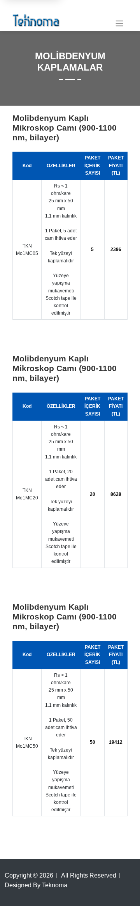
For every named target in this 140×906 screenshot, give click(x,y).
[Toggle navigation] (119, 23)
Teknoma (54, 885)
